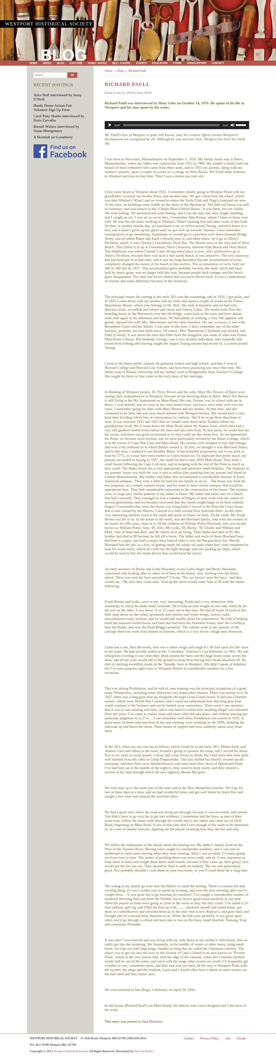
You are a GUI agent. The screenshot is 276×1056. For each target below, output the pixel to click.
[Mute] (233, 125)
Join (228, 1038)
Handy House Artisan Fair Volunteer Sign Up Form (53, 107)
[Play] (110, 125)
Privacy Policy (209, 1038)
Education (159, 63)
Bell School (121, 63)
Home (33, 63)
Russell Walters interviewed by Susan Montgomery (56, 128)
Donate (241, 1038)
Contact (218, 63)
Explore (76, 63)
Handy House (97, 63)
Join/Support (196, 63)
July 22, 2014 (124, 92)
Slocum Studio (144, 1051)
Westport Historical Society (49, 23)
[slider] (241, 124)
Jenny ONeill (144, 92)
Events (141, 63)
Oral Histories (152, 1021)
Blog (60, 63)
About (47, 63)
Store (177, 63)
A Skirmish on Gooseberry (53, 137)
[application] (177, 125)
